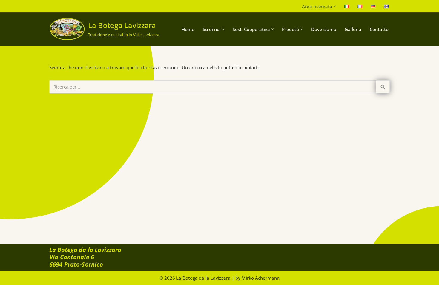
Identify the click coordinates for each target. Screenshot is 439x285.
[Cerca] (383, 86)
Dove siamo (323, 29)
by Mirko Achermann (257, 278)
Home (188, 29)
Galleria (353, 29)
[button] (335, 6)
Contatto (379, 29)
